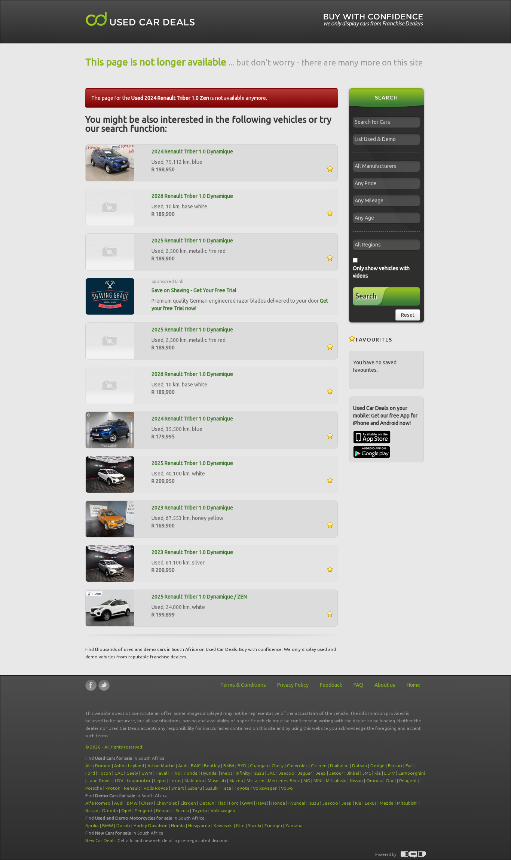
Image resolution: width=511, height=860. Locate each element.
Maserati (217, 780)
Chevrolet (297, 765)
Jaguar (305, 773)
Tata (226, 788)
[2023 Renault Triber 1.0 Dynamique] (110, 518)
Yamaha (294, 825)
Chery (278, 765)
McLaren (255, 780)
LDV (119, 780)
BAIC (196, 765)
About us (384, 685)
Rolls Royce (156, 788)
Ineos (226, 773)
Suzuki (211, 788)
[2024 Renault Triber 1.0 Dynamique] (110, 162)
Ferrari (395, 765)
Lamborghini (411, 773)
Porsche (93, 788)
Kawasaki (223, 825)
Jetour (336, 773)
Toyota (242, 788)
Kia (377, 773)
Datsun (359, 765)
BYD (242, 765)
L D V (389, 773)
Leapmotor (139, 780)
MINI (317, 780)
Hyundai (209, 773)
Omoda (374, 780)
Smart (177, 788)
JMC (366, 773)
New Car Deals (100, 840)
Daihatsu (339, 765)
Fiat (409, 765)
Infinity (243, 773)
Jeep (321, 773)
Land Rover (99, 780)
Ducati (123, 825)
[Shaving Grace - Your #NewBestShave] (110, 296)
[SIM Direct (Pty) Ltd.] (422, 854)
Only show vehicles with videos (381, 272)
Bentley (212, 765)
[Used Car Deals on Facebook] (91, 685)
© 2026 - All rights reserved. (114, 746)
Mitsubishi (336, 780)
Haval (161, 773)
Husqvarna (199, 825)
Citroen (319, 765)
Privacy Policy (293, 685)
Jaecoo (286, 773)
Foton (104, 773)
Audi (182, 765)
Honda (191, 773)
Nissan (356, 780)
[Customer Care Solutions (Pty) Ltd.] (413, 854)
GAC (118, 773)
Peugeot (408, 780)
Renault (132, 788)
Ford (90, 773)
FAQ (358, 685)
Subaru (194, 788)
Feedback (331, 685)
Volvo (287, 788)
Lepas (160, 780)
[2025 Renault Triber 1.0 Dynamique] (110, 251)
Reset (407, 315)
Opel (391, 780)
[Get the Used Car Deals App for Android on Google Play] (371, 452)
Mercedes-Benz (284, 780)
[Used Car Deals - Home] (140, 19)
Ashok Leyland (129, 765)
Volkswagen (265, 788)
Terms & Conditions (243, 685)
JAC (271, 773)
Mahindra (194, 780)
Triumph (273, 825)
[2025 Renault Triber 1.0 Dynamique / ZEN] (110, 607)
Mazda (236, 780)
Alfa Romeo (98, 765)
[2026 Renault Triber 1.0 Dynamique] (110, 207)
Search (365, 296)
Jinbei (353, 773)
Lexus (175, 780)
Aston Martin (161, 765)
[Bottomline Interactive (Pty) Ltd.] (405, 854)
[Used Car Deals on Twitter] (104, 685)
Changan (259, 765)
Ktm (240, 825)
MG (306, 780)
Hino (175, 773)
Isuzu (259, 773)
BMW (228, 765)
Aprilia (92, 825)
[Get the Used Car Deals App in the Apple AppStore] (372, 442)
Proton (112, 788)
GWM (146, 773)
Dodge (377, 765)
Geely (132, 773)
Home (413, 685)
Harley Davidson (151, 825)
